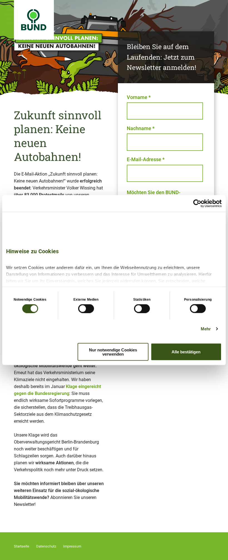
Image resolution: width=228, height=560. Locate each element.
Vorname (139, 97)
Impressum (72, 546)
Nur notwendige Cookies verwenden (113, 351)
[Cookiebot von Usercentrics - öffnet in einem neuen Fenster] (197, 203)
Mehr (206, 328)
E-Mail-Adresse (146, 159)
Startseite (21, 546)
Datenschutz (46, 546)
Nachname (141, 128)
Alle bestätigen (186, 351)
